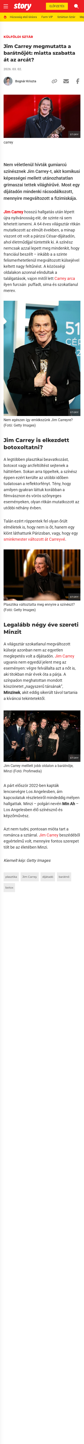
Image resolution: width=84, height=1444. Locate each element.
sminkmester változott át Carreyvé (34, 539)
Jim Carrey (64, 656)
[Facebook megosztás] (75, 81)
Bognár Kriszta (25, 81)
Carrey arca (64, 278)
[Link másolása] (52, 81)
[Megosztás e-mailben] (64, 81)
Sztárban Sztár (66, 17)
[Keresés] (76, 6)
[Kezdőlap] (22, 6)
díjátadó (47, 876)
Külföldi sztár (18, 37)
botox (9, 887)
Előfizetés (57, 6)
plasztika (11, 876)
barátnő (64, 876)
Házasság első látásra (23, 17)
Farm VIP (47, 17)
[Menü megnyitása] (6, 6)
